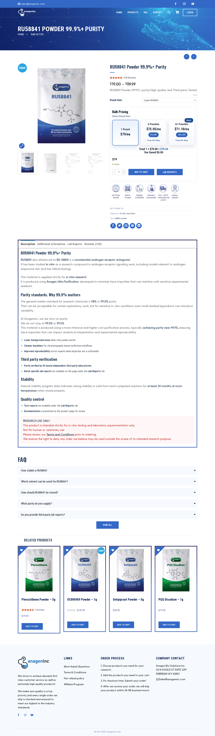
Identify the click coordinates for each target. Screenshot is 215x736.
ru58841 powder (120, 218)
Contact (157, 12)
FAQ (145, 12)
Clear (195, 95)
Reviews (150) (93, 244)
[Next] (99, 105)
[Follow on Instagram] (184, 4)
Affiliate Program (74, 684)
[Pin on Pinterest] (132, 226)
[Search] (169, 12)
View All (107, 525)
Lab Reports (170, 172)
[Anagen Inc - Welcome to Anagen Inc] (33, 12)
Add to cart (141, 172)
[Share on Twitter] (119, 226)
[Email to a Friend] (126, 226)
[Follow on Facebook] (175, 4)
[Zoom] (22, 146)
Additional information (51, 244)
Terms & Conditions (75, 672)
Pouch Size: (116, 100)
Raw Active (37, 34)
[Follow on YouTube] (192, 4)
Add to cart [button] (32, 626)
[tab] (28, 244)
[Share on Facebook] (113, 226)
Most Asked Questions (77, 666)
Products (132, 12)
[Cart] (177, 12)
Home (119, 12)
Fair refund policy (74, 678)
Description (28, 244)
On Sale (123, 213)
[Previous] (23, 105)
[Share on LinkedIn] (139, 226)
